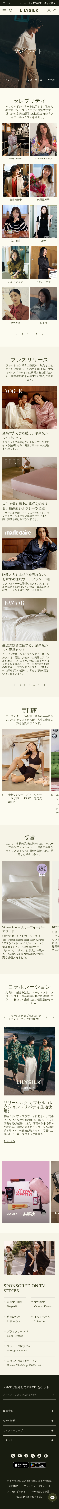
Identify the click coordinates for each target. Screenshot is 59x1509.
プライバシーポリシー (35, 1486)
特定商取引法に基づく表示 (29, 1497)
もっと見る (9, 1141)
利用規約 (14, 1486)
